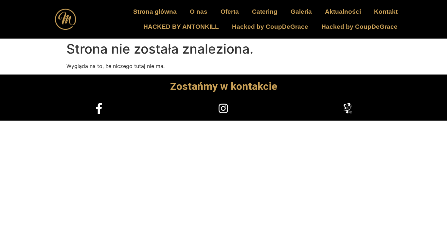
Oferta (230, 11)
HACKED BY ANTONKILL (181, 26)
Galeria (301, 11)
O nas (198, 11)
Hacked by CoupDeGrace (270, 26)
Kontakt (386, 11)
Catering (264, 11)
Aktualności (343, 11)
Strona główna (155, 11)
